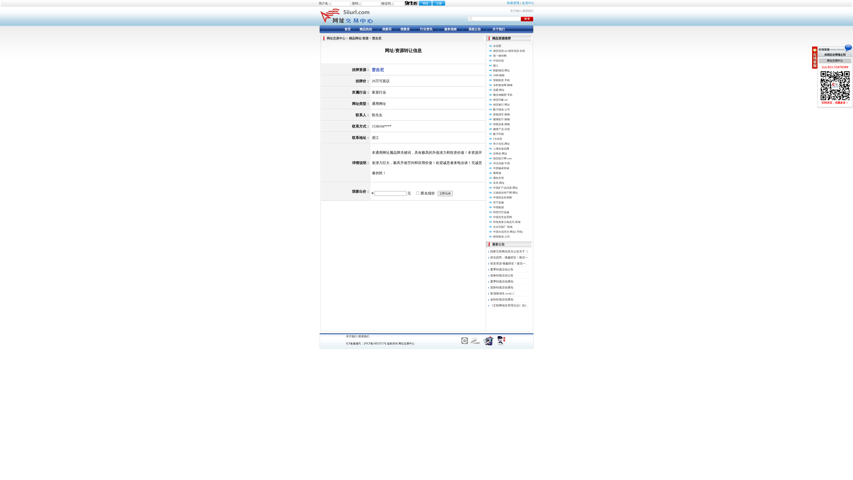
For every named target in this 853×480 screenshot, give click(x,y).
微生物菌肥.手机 (502, 94)
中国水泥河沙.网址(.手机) (508, 231)
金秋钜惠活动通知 (501, 299)
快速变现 (513, 3)
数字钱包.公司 (501, 109)
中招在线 (498, 60)
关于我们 (515, 10)
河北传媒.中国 (501, 163)
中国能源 (498, 207)
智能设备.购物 (501, 124)
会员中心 (528, 3)
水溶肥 (497, 46)
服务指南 (450, 29)
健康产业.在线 (501, 129)
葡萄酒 (497, 173)
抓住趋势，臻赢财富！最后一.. (509, 257)
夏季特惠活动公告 (501, 269)
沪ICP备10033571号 (375, 343)
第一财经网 (499, 55)
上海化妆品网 (501, 148)
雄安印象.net (500, 99)
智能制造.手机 (501, 80)
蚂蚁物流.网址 (501, 70)
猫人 (495, 65)
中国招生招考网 (502, 197)
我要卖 (405, 29)
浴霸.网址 (498, 90)
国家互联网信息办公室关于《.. (509, 251)
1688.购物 (498, 75)
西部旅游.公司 (501, 236)
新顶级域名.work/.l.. (502, 293)
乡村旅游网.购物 (502, 85)
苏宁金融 (498, 202)
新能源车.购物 (501, 114)
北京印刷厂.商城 (502, 226)
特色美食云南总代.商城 (506, 222)
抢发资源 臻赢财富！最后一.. (508, 263)
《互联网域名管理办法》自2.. (509, 305)
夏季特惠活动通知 (501, 281)
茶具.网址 (498, 182)
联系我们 (528, 10)
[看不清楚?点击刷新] (411, 3)
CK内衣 (497, 138)
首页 (348, 29)
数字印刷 (498, 134)
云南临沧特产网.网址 (505, 192)
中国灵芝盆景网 (502, 217)
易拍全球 (498, 178)
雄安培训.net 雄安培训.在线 (509, 50)
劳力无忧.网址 (501, 143)
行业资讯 (426, 29)
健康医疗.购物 (501, 119)
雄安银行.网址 (501, 104)
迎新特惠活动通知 (501, 287)
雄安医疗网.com (502, 158)
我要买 (387, 29)
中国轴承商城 (501, 168)
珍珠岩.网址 (500, 153)
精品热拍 (366, 29)
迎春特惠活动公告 (501, 275)
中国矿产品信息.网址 (505, 187)
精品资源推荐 (501, 38)
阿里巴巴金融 (501, 212)
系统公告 (474, 29)
